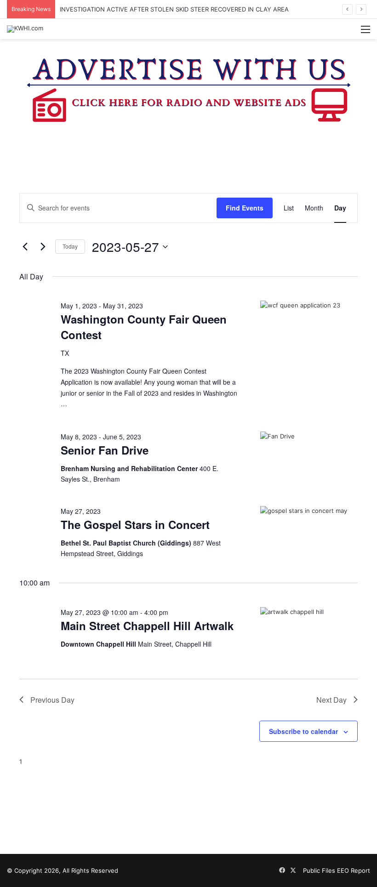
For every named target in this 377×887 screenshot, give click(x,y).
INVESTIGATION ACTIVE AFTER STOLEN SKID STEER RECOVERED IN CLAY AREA (174, 9)
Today (70, 246)
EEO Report (353, 870)
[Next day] (42, 246)
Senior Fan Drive (105, 450)
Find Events (244, 207)
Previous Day (52, 699)
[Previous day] (24, 246)
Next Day (331, 699)
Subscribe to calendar (303, 731)
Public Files (320, 870)
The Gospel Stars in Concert (135, 524)
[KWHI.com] (25, 29)
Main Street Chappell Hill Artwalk (147, 625)
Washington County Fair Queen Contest (144, 326)
